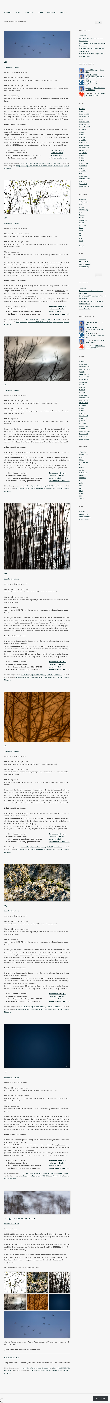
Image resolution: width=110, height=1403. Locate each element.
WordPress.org (84, 267)
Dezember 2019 (84, 179)
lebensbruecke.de (57, 153)
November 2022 (84, 124)
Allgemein (33, 163)
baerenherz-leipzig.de (58, 150)
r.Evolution (29, 13)
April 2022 (82, 140)
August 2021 (83, 153)
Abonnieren (100, 1398)
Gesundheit (57, 1368)
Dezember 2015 (84, 186)
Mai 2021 (82, 158)
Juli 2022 (81, 132)
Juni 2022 (82, 135)
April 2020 (82, 171)
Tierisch (81, 246)
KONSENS (50, 163)
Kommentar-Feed (85, 264)
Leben (56, 163)
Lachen (81, 230)
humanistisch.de (56, 155)
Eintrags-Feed (83, 261)
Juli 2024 (81, 119)
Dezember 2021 (84, 145)
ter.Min (40, 13)
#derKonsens (34, 1371)
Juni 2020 (82, 168)
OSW (80, 238)
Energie (39, 1173)
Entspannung (41, 163)
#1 (5, 1072)
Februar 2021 (83, 163)
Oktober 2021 (83, 150)
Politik (60, 163)
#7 (5, 62)
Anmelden (82, 259)
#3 (5, 745)
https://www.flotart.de (11, 1358)
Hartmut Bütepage (10, 1178)
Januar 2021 (83, 166)
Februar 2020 (83, 173)
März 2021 (82, 161)
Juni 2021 (82, 155)
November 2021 (84, 148)
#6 (5, 218)
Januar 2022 (83, 142)
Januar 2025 (83, 111)
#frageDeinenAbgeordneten (25, 166)
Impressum (63, 13)
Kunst (81, 228)
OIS (80, 236)
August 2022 (83, 129)
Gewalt (81, 223)
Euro (80, 212)
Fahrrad (81, 215)
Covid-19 (40, 1368)
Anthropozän (83, 202)
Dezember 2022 (84, 122)
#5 (5, 385)
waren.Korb (51, 13)
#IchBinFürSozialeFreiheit (43, 166)
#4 (5, 573)
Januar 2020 (83, 176)
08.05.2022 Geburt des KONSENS (95, 94)
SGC (80, 243)
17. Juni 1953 (83, 36)
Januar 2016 (83, 184)
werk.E (18, 13)
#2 (5, 905)
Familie (81, 217)
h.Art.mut (7, 13)
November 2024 (84, 117)
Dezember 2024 (84, 114)
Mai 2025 (82, 109)
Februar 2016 (83, 181)
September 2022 (84, 127)
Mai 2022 (82, 137)
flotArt (55, 166)
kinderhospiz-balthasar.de (58, 158)
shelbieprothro (90, 81)
